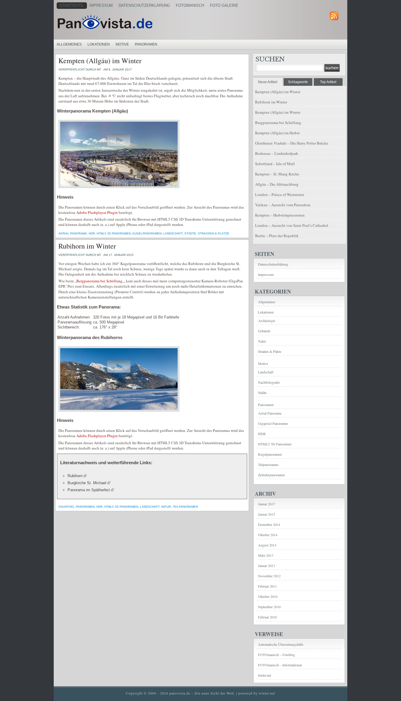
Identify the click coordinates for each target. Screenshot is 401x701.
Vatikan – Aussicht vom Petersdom (282, 204)
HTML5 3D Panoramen (114, 233)
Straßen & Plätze (213, 233)
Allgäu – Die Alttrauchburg (277, 184)
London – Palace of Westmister (279, 194)
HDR (92, 233)
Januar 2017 (266, 504)
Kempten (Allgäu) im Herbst (277, 132)
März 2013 (265, 555)
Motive (122, 44)
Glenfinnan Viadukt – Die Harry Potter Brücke (291, 143)
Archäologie (266, 320)
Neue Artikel (267, 82)
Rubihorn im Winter (87, 246)
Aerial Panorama (72, 233)
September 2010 (269, 606)
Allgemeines (69, 44)
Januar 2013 (266, 565)
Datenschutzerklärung (144, 5)
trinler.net (264, 675)
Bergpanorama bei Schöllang (99, 281)
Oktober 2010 (267, 596)
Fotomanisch (190, 5)
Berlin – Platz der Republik (277, 235)
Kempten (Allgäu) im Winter (99, 60)
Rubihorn (75, 476)
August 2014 (267, 545)
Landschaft (173, 233)
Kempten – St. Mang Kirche (277, 174)
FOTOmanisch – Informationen (280, 665)
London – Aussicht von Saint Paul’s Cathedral (291, 225)
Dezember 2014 (269, 524)
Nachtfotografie (269, 382)
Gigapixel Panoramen (76, 506)
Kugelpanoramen (146, 233)
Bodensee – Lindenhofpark (276, 153)
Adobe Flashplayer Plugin (97, 212)
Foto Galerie (224, 5)
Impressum (101, 5)
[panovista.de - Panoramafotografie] (129, 21)
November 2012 (269, 575)
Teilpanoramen (185, 506)
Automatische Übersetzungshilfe (280, 644)
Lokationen (98, 44)
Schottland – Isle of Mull (275, 163)
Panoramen (146, 44)
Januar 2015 (266, 514)
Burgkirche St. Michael (87, 483)
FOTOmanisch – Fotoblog (276, 654)
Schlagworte (298, 82)
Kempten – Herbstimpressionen (280, 215)
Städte (190, 233)
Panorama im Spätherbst (89, 490)
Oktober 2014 (267, 534)
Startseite (71, 5)
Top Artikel (328, 82)
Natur (166, 506)
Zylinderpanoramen (271, 474)
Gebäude (264, 330)
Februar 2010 (267, 617)
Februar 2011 (267, 586)
